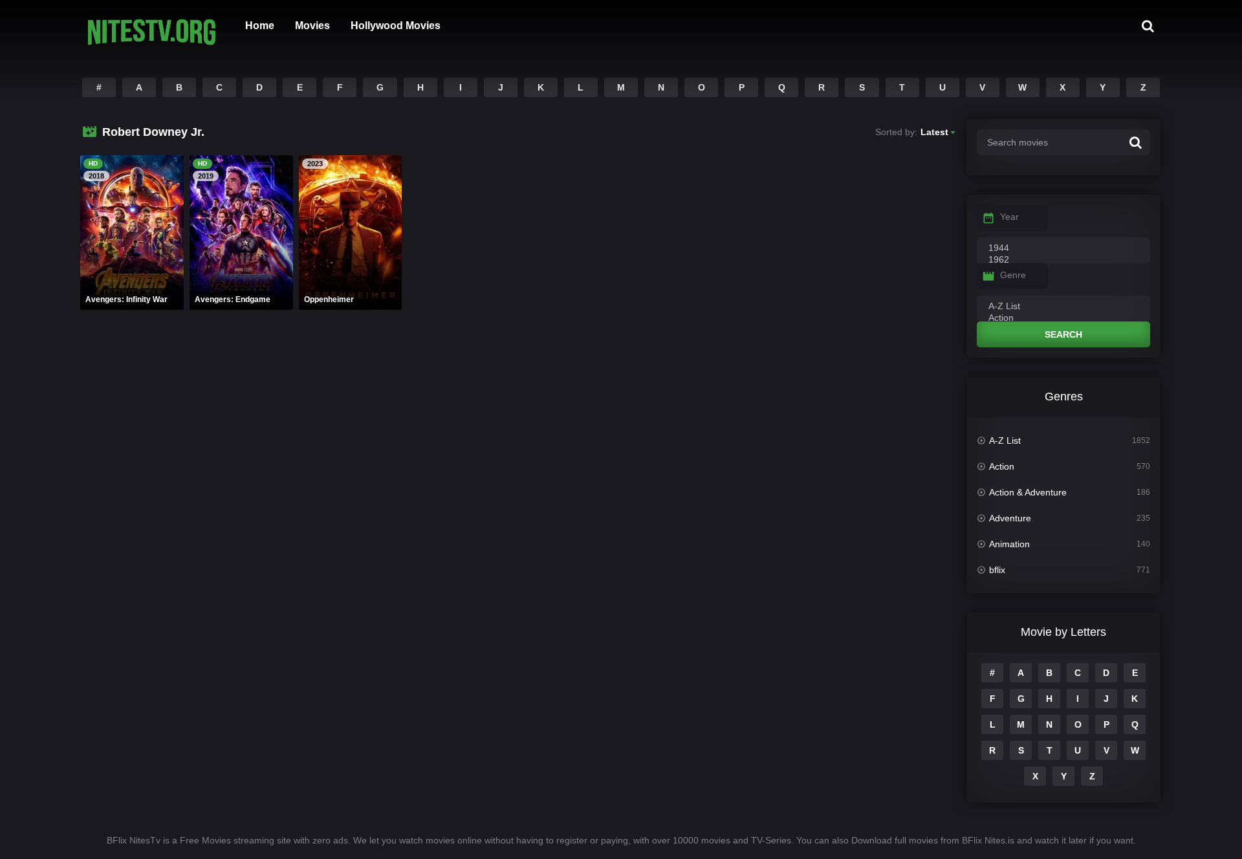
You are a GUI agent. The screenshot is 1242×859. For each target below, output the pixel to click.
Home (259, 25)
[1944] (1063, 248)
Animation (1009, 544)
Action (1001, 466)
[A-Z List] (1063, 306)
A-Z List (1005, 440)
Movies (312, 25)
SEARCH (1063, 334)
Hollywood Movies (396, 25)
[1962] (1063, 260)
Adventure (1010, 518)
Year (1009, 217)
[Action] (1063, 318)
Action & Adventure (1028, 492)
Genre (1013, 275)
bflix (997, 570)
